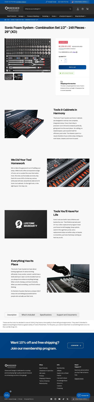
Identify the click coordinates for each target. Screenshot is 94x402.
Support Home (79, 378)
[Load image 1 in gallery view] (9, 77)
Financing (60, 388)
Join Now (74, 345)
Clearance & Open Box (46, 370)
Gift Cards (42, 373)
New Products (43, 368)
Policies (41, 376)
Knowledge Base (62, 380)
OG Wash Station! (21, 1)
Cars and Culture (62, 378)
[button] (87, 9)
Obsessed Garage (12, 399)
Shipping (61, 48)
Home (8, 20)
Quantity (62, 56)
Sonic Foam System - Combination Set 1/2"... (25, 20)
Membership (61, 368)
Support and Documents (67, 315)
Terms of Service (44, 381)
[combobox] (48, 9)
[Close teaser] (10, 391)
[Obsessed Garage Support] (82, 9)
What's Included (28, 315)
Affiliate (59, 370)
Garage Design (52, 1)
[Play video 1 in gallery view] (18, 77)
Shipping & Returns (45, 378)
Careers (59, 386)
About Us (60, 383)
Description (12, 315)
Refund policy (43, 383)
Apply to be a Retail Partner (62, 374)
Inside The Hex (64, 1)
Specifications (46, 315)
